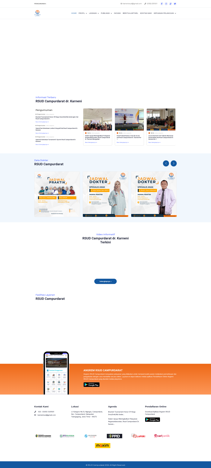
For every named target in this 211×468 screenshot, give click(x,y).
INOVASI (117, 13)
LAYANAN (93, 13)
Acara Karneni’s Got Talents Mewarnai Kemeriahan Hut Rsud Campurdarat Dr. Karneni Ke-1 (161, 137)
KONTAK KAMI (146, 13)
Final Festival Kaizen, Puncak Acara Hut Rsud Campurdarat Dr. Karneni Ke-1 (129, 137)
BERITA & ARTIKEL (130, 13)
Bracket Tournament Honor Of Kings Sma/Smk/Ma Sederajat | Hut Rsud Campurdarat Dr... (57, 118)
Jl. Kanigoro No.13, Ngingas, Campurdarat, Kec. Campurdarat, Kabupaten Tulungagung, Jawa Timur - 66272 (87, 414)
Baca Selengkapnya (42, 122)
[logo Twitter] (175, 3)
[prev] (12, 54)
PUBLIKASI (105, 13)
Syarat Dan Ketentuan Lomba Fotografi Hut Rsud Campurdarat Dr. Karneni (57, 129)
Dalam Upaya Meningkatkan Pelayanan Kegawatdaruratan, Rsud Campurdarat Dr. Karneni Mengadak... (97, 137)
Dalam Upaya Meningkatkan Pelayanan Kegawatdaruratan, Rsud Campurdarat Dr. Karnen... (123, 421)
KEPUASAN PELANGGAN (164, 13)
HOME (74, 13)
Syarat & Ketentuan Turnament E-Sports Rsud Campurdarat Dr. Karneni (56, 140)
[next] (198, 54)
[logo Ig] (166, 3)
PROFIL (82, 13)
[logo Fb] (162, 3)
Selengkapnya (105, 281)
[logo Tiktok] (170, 3)
